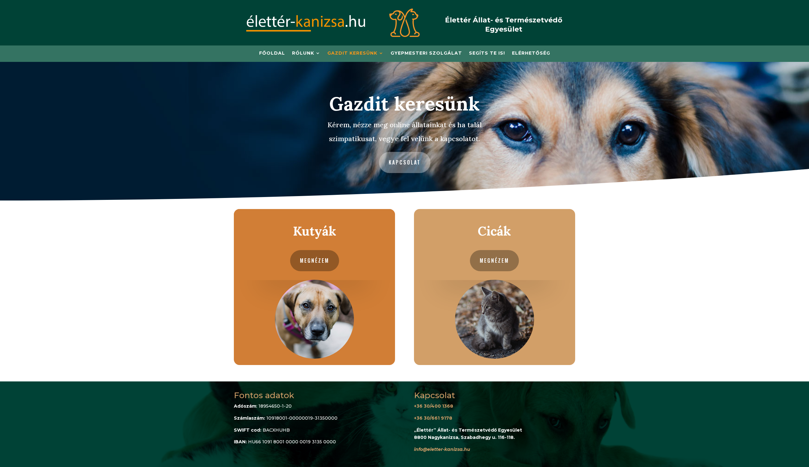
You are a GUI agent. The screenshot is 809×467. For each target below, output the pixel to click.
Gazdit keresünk (352, 53)
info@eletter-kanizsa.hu (442, 449)
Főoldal (272, 53)
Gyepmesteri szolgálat (426, 53)
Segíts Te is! (487, 53)
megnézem (314, 260)
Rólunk (303, 53)
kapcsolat (405, 162)
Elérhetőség (531, 53)
